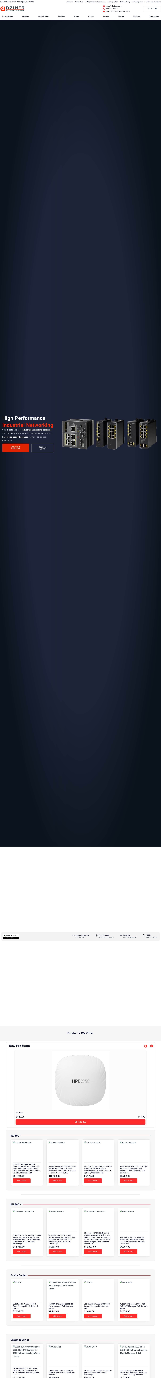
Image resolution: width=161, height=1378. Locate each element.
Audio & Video (43, 16)
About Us (69, 2)
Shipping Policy (138, 2)
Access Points (7, 16)
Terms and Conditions (153, 2)
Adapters (25, 16)
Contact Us (79, 2)
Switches (136, 16)
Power (76, 16)
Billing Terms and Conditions (95, 2)
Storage (121, 16)
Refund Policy (125, 2)
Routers (91, 16)
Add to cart (22, 1181)
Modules (61, 16)
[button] (145, 1046)
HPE (143, 1117)
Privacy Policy (113, 2)
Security (106, 16)
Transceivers (154, 16)
